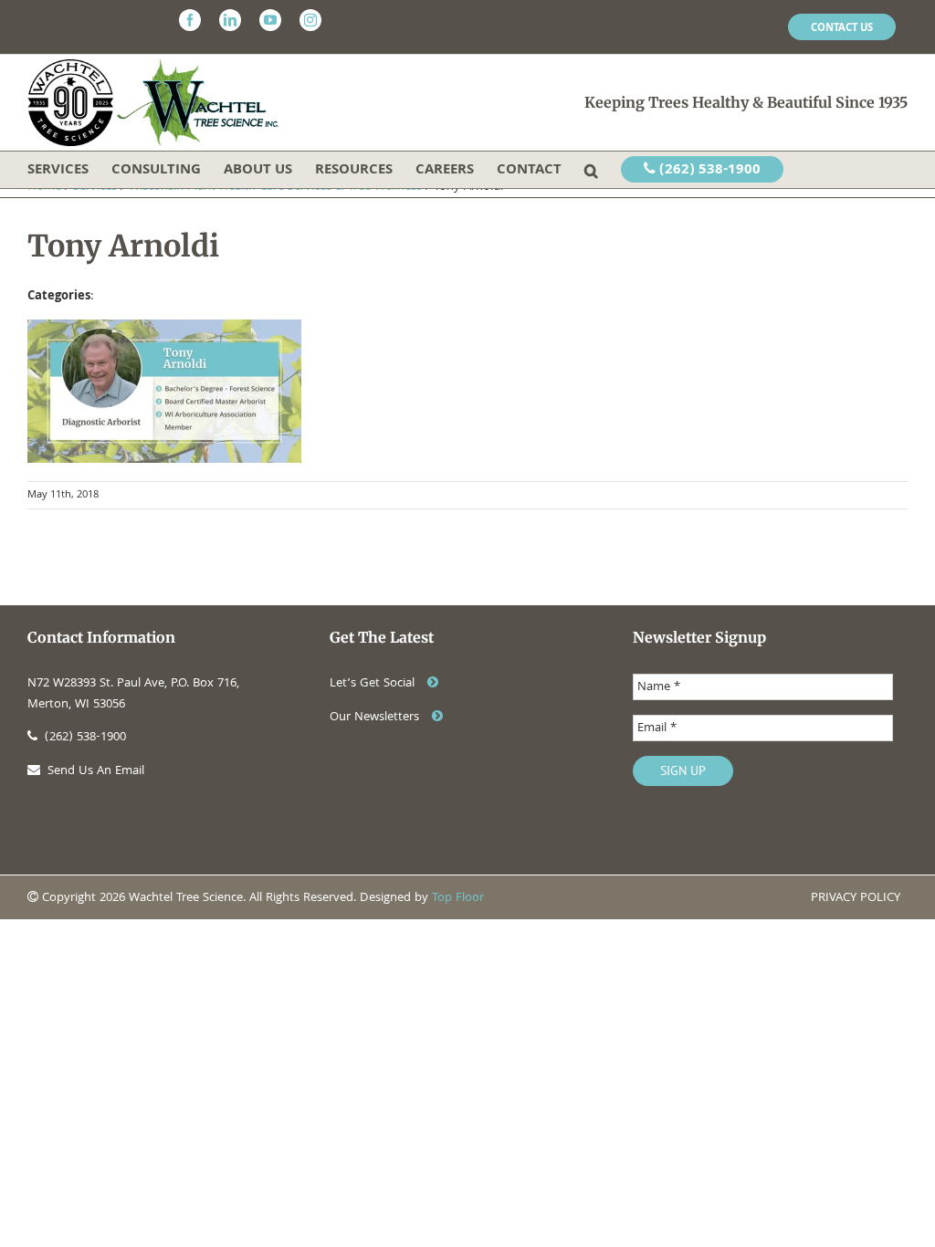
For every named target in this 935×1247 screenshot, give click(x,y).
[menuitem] (842, 27)
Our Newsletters (376, 717)
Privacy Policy (855, 898)
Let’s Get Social (374, 684)
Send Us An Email (95, 771)
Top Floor (458, 898)
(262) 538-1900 (708, 171)
